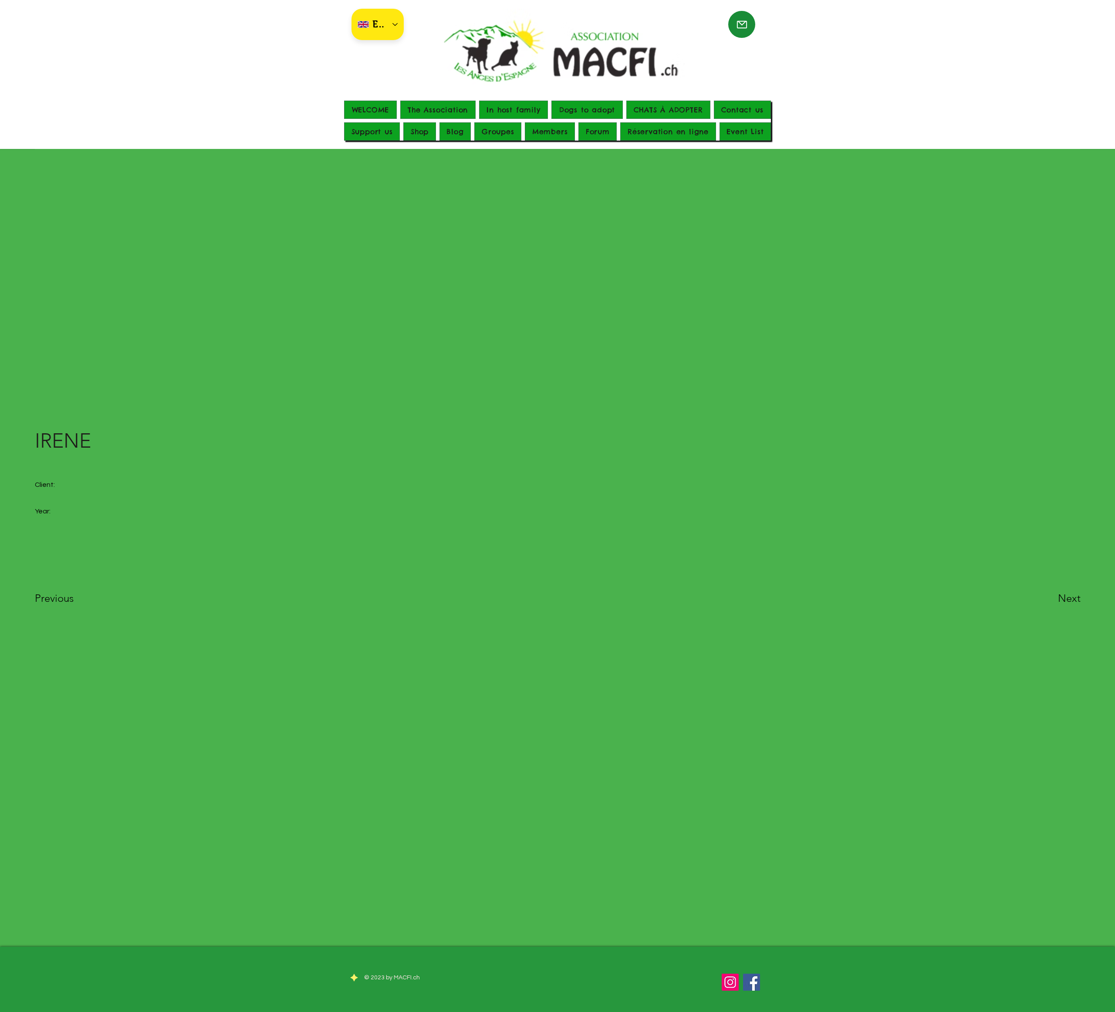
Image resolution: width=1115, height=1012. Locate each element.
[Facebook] (751, 982)
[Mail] (741, 24)
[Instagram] (730, 982)
